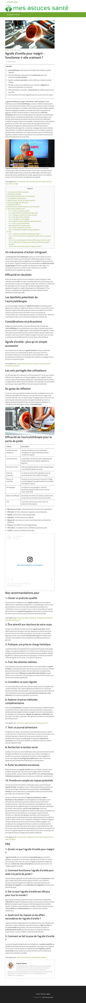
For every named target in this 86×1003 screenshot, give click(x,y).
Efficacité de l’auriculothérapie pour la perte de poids (23, 206)
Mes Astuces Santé (48, 997)
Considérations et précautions (16, 198)
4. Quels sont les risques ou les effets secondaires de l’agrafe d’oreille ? (29, 243)
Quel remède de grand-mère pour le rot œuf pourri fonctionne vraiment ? (27, 364)
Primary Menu (12, 2)
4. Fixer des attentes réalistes (19, 217)
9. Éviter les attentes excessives (20, 227)
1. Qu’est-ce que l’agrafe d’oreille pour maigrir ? (25, 234)
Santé (7, 50)
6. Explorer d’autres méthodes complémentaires (25, 221)
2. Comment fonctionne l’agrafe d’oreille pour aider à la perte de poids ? (30, 237)
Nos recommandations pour (15, 209)
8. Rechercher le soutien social (19, 225)
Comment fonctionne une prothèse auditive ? (32, 957)
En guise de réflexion (13, 204)
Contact (38, 994)
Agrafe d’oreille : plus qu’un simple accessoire (20, 200)
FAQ (8, 232)
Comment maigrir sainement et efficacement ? (32, 723)
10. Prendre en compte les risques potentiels (24, 230)
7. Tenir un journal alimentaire (19, 223)
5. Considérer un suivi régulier (19, 219)
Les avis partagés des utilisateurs (17, 202)
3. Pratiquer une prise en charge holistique (23, 215)
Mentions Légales (45, 994)
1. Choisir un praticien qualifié (19, 211)
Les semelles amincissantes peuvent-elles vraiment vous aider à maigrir (28, 182)
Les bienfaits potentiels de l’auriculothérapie (20, 196)
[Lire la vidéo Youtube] (30, 153)
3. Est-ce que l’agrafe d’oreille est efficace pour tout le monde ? (29, 240)
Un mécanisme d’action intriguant (17, 192)
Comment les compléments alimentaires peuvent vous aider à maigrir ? (29, 838)
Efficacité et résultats (13, 194)
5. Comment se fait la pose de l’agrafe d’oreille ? (25, 246)
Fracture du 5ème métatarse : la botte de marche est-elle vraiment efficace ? (29, 619)
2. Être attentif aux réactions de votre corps (23, 213)
